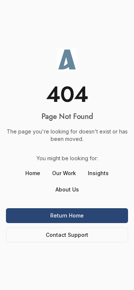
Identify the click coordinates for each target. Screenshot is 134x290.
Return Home (67, 215)
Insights (98, 173)
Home (32, 173)
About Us (67, 189)
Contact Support (67, 235)
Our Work (64, 173)
